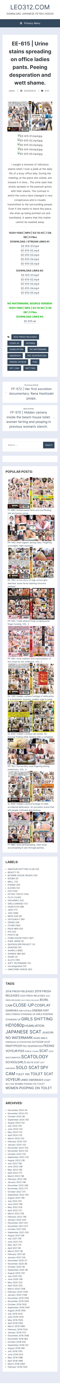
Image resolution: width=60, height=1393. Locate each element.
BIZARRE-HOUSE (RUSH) (20, 875)
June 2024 (13, 1129)
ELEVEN (12, 888)
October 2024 (15, 1116)
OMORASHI (15, 355)
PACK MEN (13, 928)
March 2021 (13, 1251)
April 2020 (13, 1285)
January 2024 (15, 1144)
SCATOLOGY (34, 1056)
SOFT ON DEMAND (17, 963)
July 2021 (12, 1238)
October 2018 (14, 1342)
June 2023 (13, 1166)
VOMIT (47, 1080)
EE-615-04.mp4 (30, 259)
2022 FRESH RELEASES (25, 337)
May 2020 (13, 1282)
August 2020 (14, 1273)
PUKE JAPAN (14, 941)
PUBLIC (28, 1051)
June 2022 (13, 1204)
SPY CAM (14, 368)
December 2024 (16, 1110)
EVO (47, 91)
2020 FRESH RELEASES (32, 995)
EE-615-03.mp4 (30, 254)
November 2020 (16, 1263)
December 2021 (15, 1223)
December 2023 (16, 1148)
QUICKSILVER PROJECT (20, 944)
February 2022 (15, 1216)
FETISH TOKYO (15, 894)
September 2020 (16, 1270)
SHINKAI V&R (14, 953)
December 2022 (16, 1185)
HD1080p (30, 343)
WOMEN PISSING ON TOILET (30, 1084)
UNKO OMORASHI (31, 1079)
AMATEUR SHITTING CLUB (21, 869)
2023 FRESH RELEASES (30, 1000)
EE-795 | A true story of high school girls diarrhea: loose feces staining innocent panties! (27, 583)
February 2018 (15, 1367)
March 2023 (14, 1176)
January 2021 (14, 1257)
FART (46, 1010)
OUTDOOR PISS (24, 1042)
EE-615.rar (30, 321)
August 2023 (14, 1160)
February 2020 (15, 1292)
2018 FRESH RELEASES (20, 991)
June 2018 (13, 1354)
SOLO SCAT (28, 1067)
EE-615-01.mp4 (30, 246)
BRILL (11, 881)
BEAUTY (12, 872)
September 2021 (16, 1232)
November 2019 (15, 1301)
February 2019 (15, 1329)
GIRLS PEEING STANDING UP (20, 1014)
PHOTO (11, 935)
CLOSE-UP (23, 1005)
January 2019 (14, 1332)
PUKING (35, 1051)
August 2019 (14, 1310)
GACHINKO (13, 900)
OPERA (11, 922)
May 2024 (13, 1132)
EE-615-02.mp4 (30, 250)
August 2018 (14, 1348)
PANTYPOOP (14, 1046)
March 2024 (14, 1138)
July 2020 (13, 1276)
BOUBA (11, 878)
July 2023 (13, 1163)
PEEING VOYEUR (18, 362)
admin (12, 91)
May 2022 (13, 1207)
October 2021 (14, 1229)
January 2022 (14, 1220)
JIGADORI (47, 1032)
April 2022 (13, 1210)
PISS (35, 362)
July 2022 (12, 1201)
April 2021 (12, 1248)
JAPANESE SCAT (23, 1031)
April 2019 (12, 1323)
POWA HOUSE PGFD (18, 938)
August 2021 (14, 1235)
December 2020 (16, 1260)
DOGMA (12, 885)
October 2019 (14, 1304)
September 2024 (16, 1119)
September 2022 (16, 1195)
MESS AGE (13, 916)
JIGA (10, 913)
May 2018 (12, 1357)
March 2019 (13, 1326)
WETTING (30, 368)
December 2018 (15, 1335)
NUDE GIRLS (40, 1038)
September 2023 (16, 1157)
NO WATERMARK (38, 349)
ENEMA (37, 1010)
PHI (9, 932)
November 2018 (15, 1339)
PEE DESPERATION (36, 355)
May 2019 (12, 1320)
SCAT (43, 1051)
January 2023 (15, 1182)
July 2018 (12, 1351)
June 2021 (13, 1242)
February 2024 (15, 1141)
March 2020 (14, 1289)
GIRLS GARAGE (15, 903)
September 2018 (16, 1345)
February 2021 (15, 1254)
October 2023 (15, 1154)
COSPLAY (14, 343)
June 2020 (13, 1279)
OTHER (11, 925)
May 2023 (13, 1170)
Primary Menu (31, 23)
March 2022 (14, 1213)
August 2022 (14, 1198)
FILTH (11, 897)
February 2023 (15, 1179)
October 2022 (14, 1191)
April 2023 (13, 1173)
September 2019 (16, 1307)
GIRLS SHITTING (37, 1018)
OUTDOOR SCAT (41, 1041)
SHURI (11, 957)
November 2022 (16, 1188)
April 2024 (13, 1135)
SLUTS (11, 960)
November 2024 (16, 1113)
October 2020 (15, 1267)
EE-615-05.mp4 (30, 263)
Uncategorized (15, 966)
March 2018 (13, 1364)
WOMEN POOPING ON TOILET (29, 1088)
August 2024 (14, 1123)
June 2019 (13, 1317)
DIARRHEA (12, 1010)
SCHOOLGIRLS (16, 1062)
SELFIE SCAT (33, 1062)
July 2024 (13, 1126)
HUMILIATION (16, 349)
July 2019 (12, 1314)
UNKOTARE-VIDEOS (17, 969)
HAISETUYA (13, 906)
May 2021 (12, 1245)
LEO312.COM (30, 7)
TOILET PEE (23, 1074)
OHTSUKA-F (14, 919)
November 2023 (16, 1151)
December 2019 (15, 1298)
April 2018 (12, 1361)
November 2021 (15, 1226)
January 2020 (15, 1295)
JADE (10, 910)
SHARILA (12, 950)
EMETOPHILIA (25, 1011)
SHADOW (12, 947)
